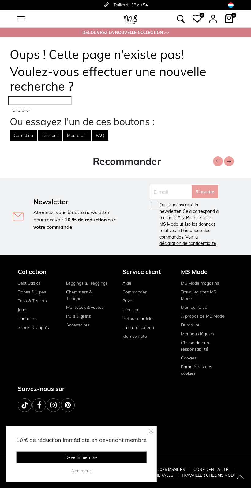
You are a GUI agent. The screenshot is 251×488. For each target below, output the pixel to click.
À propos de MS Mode (202, 316)
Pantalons (27, 318)
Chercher (21, 110)
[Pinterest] (68, 405)
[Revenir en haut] (240, 477)
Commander (134, 292)
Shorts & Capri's (33, 327)
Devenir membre (81, 457)
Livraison (131, 309)
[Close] (151, 431)
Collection (23, 135)
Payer (128, 301)
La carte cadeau (138, 327)
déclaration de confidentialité (187, 243)
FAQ (100, 135)
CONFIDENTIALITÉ (210, 469)
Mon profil (77, 135)
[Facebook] (39, 405)
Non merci (82, 470)
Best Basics (29, 283)
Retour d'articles (138, 318)
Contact (50, 135)
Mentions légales (197, 334)
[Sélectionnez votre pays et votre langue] (231, 5)
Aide (126, 283)
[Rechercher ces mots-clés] (181, 19)
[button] (197, 19)
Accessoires (78, 325)
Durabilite (190, 325)
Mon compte (134, 336)
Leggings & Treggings (87, 283)
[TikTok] (25, 405)
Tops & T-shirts (32, 301)
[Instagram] (53, 405)
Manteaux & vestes (85, 307)
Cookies (189, 358)
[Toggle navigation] (21, 18)
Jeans (23, 309)
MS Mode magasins (200, 283)
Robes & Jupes (32, 292)
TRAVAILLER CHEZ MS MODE (208, 475)
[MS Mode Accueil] (130, 19)
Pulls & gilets (78, 316)
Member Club (194, 307)
